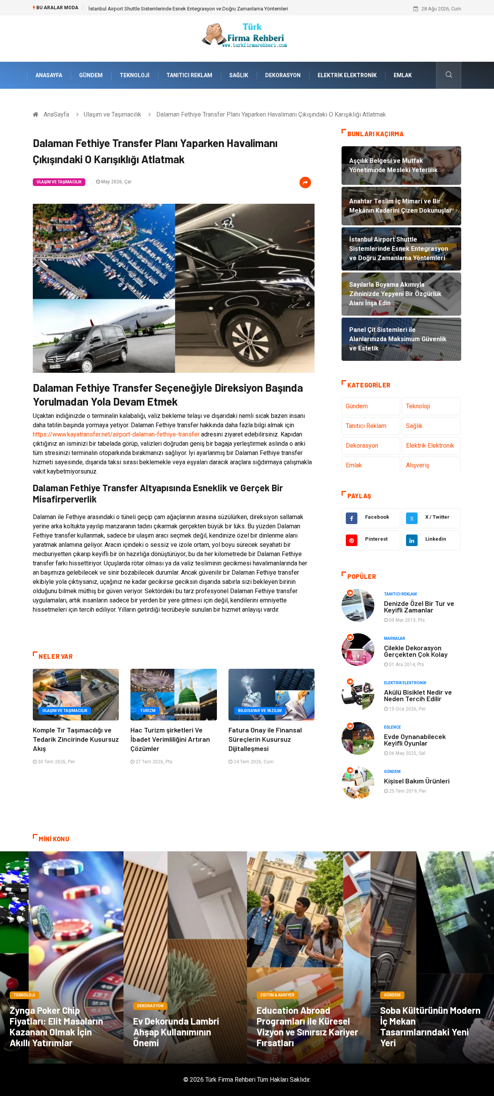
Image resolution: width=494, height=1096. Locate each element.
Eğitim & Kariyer (277, 995)
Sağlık (238, 75)
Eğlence (392, 727)
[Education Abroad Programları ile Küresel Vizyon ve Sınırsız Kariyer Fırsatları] (308, 957)
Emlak (403, 75)
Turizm (148, 711)
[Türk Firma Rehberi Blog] (247, 38)
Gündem (91, 75)
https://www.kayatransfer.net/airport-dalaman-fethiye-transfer (116, 434)
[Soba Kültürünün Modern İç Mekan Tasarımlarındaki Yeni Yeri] (432, 957)
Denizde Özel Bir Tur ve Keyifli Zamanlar (419, 606)
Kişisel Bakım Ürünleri (417, 780)
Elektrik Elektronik (347, 75)
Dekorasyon (283, 75)
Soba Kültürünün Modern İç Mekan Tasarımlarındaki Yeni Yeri (430, 1026)
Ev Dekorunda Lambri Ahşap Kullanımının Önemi (176, 1031)
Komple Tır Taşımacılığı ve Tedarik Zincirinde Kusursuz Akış (76, 739)
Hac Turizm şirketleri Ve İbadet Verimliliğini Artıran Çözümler (170, 739)
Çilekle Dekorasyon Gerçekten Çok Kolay (416, 650)
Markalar (394, 638)
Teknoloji (134, 75)
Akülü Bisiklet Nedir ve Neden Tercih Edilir (418, 695)
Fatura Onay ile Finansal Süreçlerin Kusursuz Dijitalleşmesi (265, 739)
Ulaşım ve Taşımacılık (112, 114)
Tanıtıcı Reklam (189, 75)
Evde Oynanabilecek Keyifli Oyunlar (415, 739)
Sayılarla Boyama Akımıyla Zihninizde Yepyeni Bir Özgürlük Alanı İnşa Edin (169, 9)
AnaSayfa (49, 75)
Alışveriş (417, 465)
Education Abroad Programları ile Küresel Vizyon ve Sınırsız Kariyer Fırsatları (307, 1026)
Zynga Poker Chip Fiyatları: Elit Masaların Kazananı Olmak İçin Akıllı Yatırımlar (56, 1026)
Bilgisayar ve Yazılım (260, 711)
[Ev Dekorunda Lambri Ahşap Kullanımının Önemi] (185, 957)
